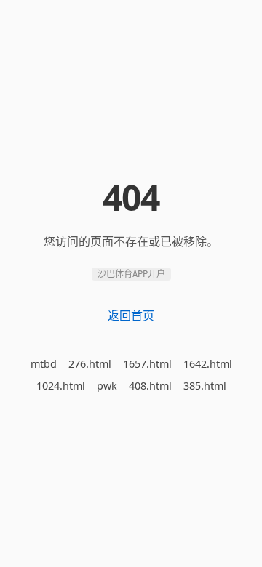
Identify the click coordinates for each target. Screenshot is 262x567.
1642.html (207, 364)
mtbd (44, 364)
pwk (107, 386)
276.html (89, 364)
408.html (150, 386)
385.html (204, 386)
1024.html (60, 386)
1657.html (147, 364)
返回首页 (131, 315)
